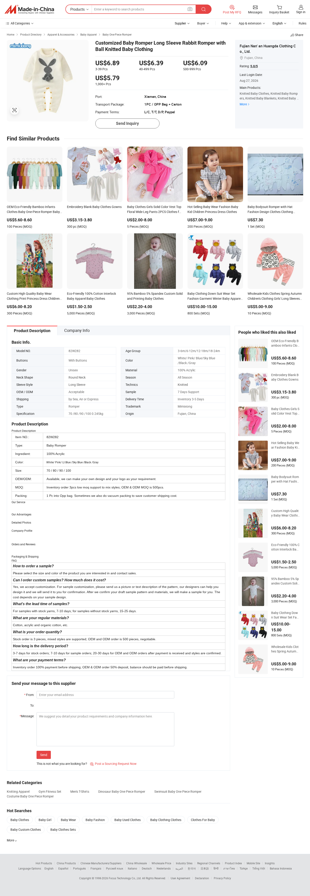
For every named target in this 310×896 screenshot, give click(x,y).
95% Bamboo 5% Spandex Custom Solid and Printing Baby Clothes (285, 581)
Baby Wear (68, 820)
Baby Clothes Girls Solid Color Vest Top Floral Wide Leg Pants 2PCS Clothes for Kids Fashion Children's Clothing (285, 411)
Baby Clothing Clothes (165, 820)
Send (43, 755)
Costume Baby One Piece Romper (30, 796)
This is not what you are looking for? (62, 763)
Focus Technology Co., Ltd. (125, 878)
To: (32, 705)
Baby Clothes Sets (63, 829)
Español (63, 868)
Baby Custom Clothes (25, 829)
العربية (179, 868)
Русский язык (114, 868)
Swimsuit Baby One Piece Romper (178, 791)
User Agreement (180, 878)
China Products (66, 863)
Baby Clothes (19, 820)
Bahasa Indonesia (281, 868)
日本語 (205, 868)
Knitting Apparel (18, 791)
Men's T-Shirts (79, 791)
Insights (270, 863)
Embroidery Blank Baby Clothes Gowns (285, 377)
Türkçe (244, 868)
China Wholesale (136, 863)
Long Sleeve (77, 384)
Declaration (202, 878)
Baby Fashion (95, 820)
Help (224, 23)
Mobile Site (253, 863)
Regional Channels (208, 863)
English (49, 868)
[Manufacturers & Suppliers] (29, 9)
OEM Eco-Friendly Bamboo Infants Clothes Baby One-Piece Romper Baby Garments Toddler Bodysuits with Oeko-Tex (285, 343)
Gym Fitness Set (50, 791)
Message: (27, 716)
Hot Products (44, 863)
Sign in (300, 12)
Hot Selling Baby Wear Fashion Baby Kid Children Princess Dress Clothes (285, 445)
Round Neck (77, 377)
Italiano (132, 868)
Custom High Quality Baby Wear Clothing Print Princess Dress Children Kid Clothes (285, 513)
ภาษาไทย (229, 868)
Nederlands (164, 868)
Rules (302, 23)
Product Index (233, 863)
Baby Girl (45, 820)
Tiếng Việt (258, 868)
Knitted (183, 384)
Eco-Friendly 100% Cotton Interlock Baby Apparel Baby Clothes (285, 547)
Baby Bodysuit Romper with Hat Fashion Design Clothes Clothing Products (285, 479)
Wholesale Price (161, 863)
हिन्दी (216, 868)
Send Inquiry (127, 123)
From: (29, 695)
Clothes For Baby (203, 820)
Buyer (201, 23)
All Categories (20, 23)
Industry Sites (184, 863)
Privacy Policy (222, 878)
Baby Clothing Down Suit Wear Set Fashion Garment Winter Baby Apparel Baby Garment (285, 615)
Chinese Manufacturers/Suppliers (101, 863)
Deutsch (147, 868)
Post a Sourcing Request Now (113, 763)
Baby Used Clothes (127, 820)
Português (79, 868)
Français (96, 868)
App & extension (250, 23)
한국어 (192, 868)
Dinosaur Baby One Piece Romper (121, 791)
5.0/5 (254, 66)
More (243, 104)
